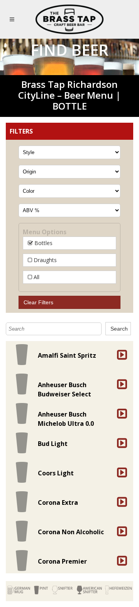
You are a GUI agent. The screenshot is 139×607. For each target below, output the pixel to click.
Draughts (44, 260)
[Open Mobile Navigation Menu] (13, 19)
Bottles (43, 243)
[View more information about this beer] (121, 354)
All (35, 277)
